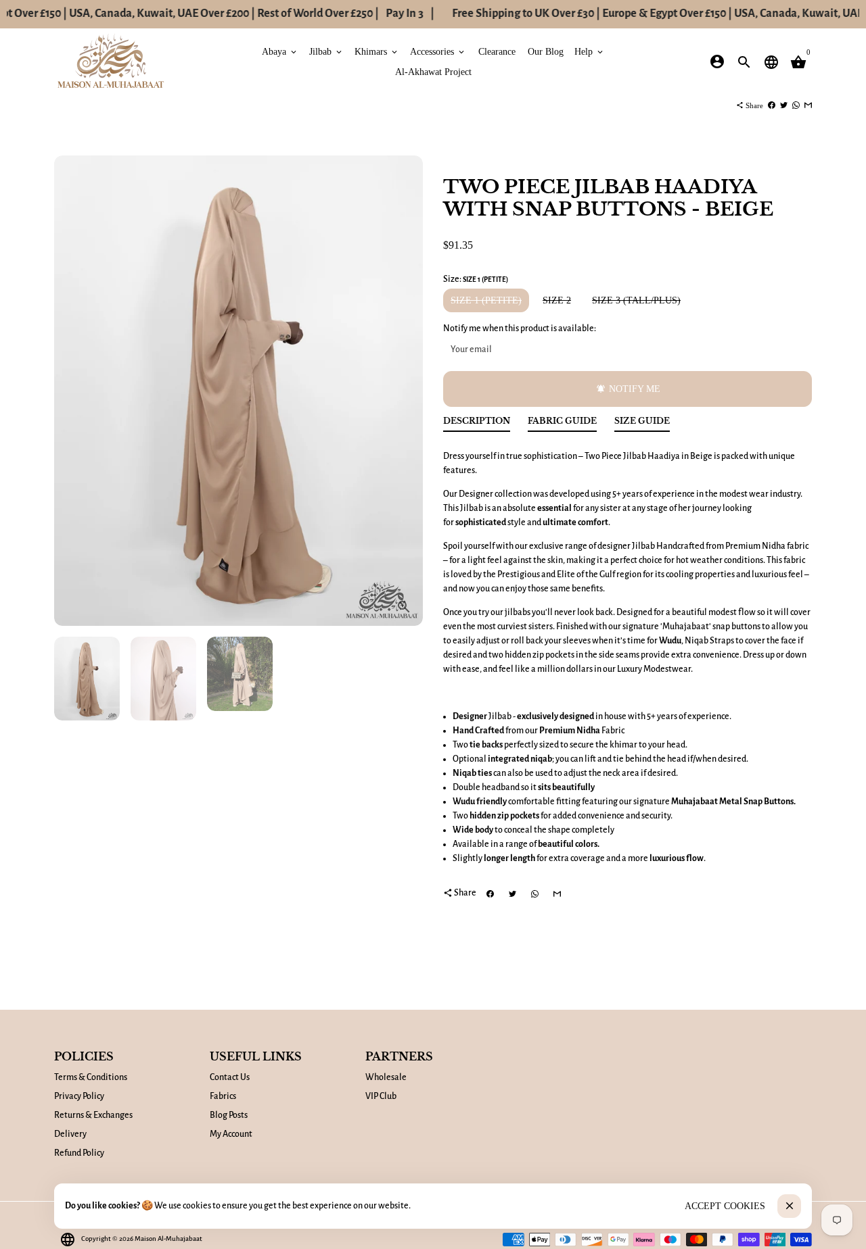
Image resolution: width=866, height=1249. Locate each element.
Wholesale (386, 1077)
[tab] (476, 424)
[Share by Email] (808, 105)
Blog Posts (229, 1115)
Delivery (70, 1134)
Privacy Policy (79, 1096)
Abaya (280, 51)
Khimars (377, 51)
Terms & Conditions (90, 1077)
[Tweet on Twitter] (784, 105)
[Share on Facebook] (771, 105)
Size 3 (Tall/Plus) (636, 300)
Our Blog (546, 51)
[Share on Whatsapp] (796, 105)
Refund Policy (79, 1153)
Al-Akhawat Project (433, 71)
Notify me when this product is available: (519, 328)
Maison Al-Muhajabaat (168, 1238)
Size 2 (557, 300)
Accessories (438, 51)
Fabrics (223, 1096)
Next (405, 391)
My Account (231, 1134)
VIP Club (380, 1096)
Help (589, 51)
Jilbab (326, 51)
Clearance (497, 51)
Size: (475, 279)
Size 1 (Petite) (486, 300)
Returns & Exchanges (93, 1115)
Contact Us (230, 1077)
